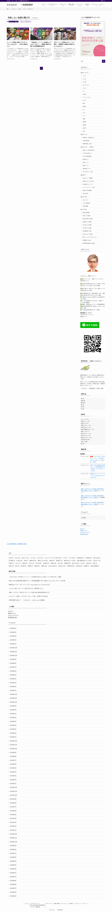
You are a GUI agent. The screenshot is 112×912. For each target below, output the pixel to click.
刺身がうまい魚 (84, 423)
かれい (84, 100)
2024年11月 (13, 651)
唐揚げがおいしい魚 (86, 425)
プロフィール (49, 903)
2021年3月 (13, 822)
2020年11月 (13, 838)
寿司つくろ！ (86, 162)
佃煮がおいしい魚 (85, 421)
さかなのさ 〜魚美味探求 (20, 5)
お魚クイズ (25, 557)
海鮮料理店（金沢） (87, 143)
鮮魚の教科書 (86, 212)
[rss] (102, 1)
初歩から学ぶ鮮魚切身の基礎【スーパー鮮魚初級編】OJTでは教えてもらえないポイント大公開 (37, 580)
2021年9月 (13, 799)
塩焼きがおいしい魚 (86, 427)
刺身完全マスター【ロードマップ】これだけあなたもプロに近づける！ (30, 584)
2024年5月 (13, 675)
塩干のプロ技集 (86, 215)
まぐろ (84, 75)
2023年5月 (13, 721)
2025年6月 (13, 636)
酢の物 (82, 443)
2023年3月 (13, 729)
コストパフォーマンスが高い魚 (53, 557)
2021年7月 (13, 807)
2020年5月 (13, 861)
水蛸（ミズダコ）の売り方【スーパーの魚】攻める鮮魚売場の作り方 (29, 592)
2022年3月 (13, 775)
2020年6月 (13, 857)
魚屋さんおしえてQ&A (88, 181)
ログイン (82, 528)
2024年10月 (13, 655)
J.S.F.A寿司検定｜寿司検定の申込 (17, 544)
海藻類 (84, 121)
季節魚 (84, 106)
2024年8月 (13, 663)
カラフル (40, 557)
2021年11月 (13, 791)
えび (84, 112)
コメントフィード (84, 532)
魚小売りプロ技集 (87, 228)
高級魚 (44, 566)
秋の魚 (82, 408)
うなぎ (84, 88)
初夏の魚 (83, 400)
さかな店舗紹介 (86, 203)
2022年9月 (13, 752)
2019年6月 (13, 892)
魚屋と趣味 (85, 206)
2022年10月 (13, 748)
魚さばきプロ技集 (87, 224)
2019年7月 (13, 888)
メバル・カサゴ (86, 97)
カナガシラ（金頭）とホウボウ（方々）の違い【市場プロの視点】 (28, 596)
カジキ (32, 557)
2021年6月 (13, 810)
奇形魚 (24, 563)
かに (84, 109)
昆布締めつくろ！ (87, 168)
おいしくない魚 (84, 419)
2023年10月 (13, 702)
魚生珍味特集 (86, 140)
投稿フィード (83, 530)
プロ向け (84, 209)
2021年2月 (13, 826)
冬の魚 (82, 398)
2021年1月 (13, 830)
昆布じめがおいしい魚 (78, 563)
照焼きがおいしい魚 (86, 433)
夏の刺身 (83, 402)
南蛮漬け (59, 560)
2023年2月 (13, 733)
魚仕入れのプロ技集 (87, 234)
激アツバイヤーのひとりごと (90, 237)
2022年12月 (13, 741)
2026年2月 (13, 632)
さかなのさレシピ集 (87, 171)
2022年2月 (13, 779)
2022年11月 (13, 744)
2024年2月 (13, 686)
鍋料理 (30, 566)
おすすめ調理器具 (87, 156)
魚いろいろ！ (85, 72)
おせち (17, 557)
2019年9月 (13, 880)
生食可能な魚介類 (85, 439)
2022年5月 (13, 768)
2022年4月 (13, 772)
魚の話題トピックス (87, 184)
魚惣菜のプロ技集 (87, 221)
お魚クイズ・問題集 (87, 178)
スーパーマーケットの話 (89, 187)
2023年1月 (13, 737)
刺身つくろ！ (86, 165)
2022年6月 (13, 764)
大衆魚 (11, 563)
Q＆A (11, 557)
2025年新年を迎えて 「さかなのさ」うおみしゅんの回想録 (27, 600)
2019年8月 (13, 884)
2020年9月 (13, 845)
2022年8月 (13, 756)
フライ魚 (72, 557)
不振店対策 (80, 557)
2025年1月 (13, 644)
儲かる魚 (96, 557)
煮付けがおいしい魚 (86, 435)
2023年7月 (13, 713)
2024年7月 (13, 667)
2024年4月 (13, 678)
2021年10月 (13, 795)
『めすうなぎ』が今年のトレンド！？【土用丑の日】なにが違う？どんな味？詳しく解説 (35, 577)
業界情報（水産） (87, 240)
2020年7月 (13, 853)
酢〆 (17, 566)
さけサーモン (86, 85)
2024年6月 (13, 671)
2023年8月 (13, 710)
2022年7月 (13, 760)
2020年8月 (13, 849)
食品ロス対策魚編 (87, 190)
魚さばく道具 (53, 566)
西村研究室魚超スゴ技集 (89, 243)
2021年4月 (13, 818)
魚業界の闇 (70, 566)
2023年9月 (13, 706)
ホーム (26, 903)
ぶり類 (84, 82)
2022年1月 (13, 783)
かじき (84, 79)
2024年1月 (13, 690)
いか (84, 115)
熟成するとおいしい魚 (86, 437)
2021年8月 (13, 803)
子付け (31, 563)
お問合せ (71, 903)
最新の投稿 (56, 903)
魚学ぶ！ (84, 175)
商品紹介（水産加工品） (89, 137)
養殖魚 (84, 125)
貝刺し (11, 566)
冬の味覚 (12, 560)
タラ (65, 557)
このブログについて (35, 903)
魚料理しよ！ (86, 159)
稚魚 (95, 563)
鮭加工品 (79, 566)
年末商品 (46, 563)
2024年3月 (13, 682)
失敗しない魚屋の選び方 (89, 150)
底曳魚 (53, 563)
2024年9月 (13, 659)
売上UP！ (96, 560)
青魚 (84, 103)
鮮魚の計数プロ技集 (87, 218)
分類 (26, 560)
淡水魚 (84, 128)
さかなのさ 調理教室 (35, 906)
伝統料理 (89, 557)
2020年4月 (13, 865)
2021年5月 (13, 814)
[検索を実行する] (103, 61)
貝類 (84, 118)
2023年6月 (13, 717)
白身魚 (84, 94)
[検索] (104, 1)
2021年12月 (13, 787)
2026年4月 (13, 628)
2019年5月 (13, 896)
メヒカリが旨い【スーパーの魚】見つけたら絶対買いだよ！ (26, 588)
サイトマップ (64, 903)
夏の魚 (82, 404)
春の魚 (82, 406)
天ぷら (17, 563)
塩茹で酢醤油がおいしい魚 (87, 429)
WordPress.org (84, 534)
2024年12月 (13, 647)
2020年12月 (13, 834)
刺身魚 (51, 560)
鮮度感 (86, 566)
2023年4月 (13, 725)
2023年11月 (13, 698)
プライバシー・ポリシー (81, 903)
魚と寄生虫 (85, 193)
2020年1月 (13, 876)
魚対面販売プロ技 (87, 231)
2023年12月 (13, 694)
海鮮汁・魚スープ (85, 431)
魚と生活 (84, 196)
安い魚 (38, 563)
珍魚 (84, 131)
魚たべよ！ (85, 134)
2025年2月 (13, 640)
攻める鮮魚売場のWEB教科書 (37, 905)
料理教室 (67, 563)
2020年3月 (13, 869)
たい (84, 91)
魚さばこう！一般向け (13, 21)
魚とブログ (85, 200)
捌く (60, 563)
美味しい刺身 (84, 441)
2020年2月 (13, 873)
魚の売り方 (62, 566)
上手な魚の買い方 (87, 153)
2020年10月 (13, 841)
